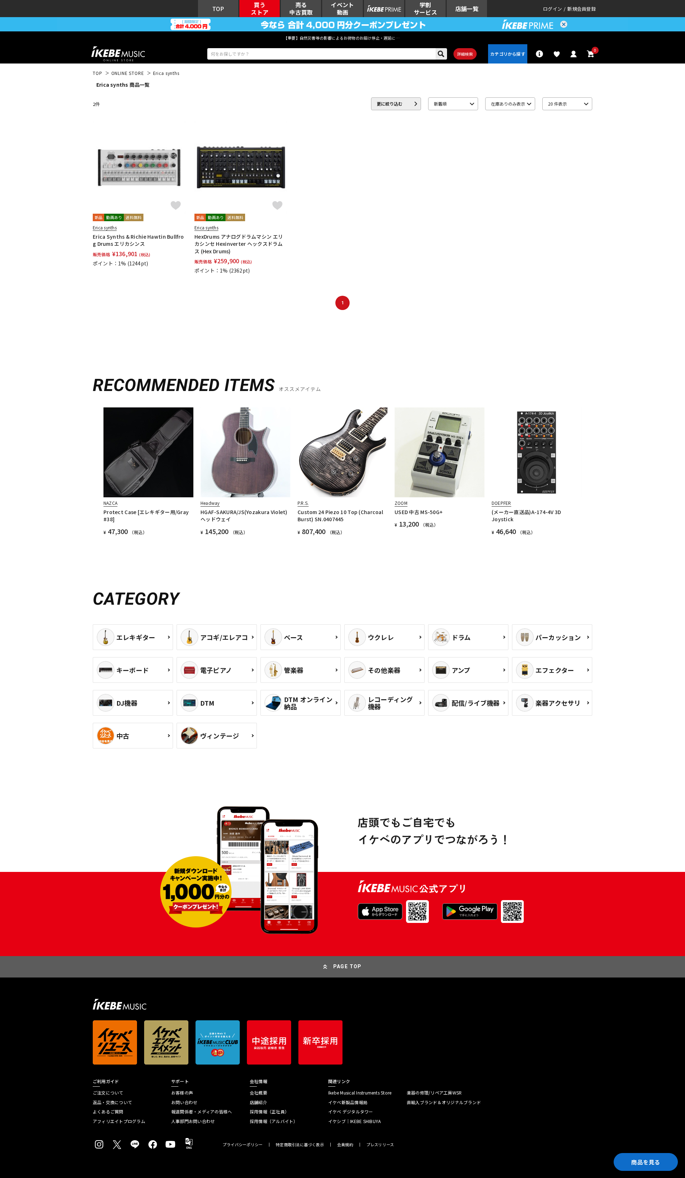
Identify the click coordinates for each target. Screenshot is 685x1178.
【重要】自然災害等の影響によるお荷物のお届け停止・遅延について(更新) (342, 38)
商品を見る (645, 1162)
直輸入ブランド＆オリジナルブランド (444, 1102)
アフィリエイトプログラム (119, 1121)
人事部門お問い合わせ (193, 1121)
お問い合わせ (184, 1102)
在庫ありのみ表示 (508, 104)
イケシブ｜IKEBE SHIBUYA (354, 1121)
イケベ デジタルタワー (350, 1111)
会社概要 (258, 1092)
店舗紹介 (258, 1102)
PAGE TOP (347, 966)
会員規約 (345, 1145)
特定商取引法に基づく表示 (300, 1145)
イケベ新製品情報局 (347, 1102)
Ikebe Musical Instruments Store (359, 1092)
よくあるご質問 (108, 1111)
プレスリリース (380, 1145)
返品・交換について (112, 1102)
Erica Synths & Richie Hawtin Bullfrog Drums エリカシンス (138, 240)
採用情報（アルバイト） (274, 1121)
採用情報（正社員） (269, 1111)
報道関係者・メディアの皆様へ (201, 1111)
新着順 (440, 104)
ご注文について (108, 1092)
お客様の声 (182, 1092)
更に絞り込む (389, 104)
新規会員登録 (581, 8)
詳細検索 (465, 54)
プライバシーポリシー (243, 1145)
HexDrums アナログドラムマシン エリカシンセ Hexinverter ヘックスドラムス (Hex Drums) (238, 244)
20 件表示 (557, 104)
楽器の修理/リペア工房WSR (434, 1092)
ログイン (552, 8)
